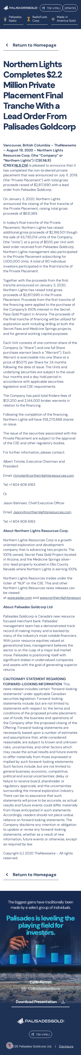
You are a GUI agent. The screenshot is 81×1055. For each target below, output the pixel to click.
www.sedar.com (19, 598)
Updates (70, 8)
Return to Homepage (34, 45)
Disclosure (66, 1046)
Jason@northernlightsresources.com (42, 512)
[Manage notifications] (9, 1045)
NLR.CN (20, 165)
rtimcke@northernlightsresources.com (43, 475)
